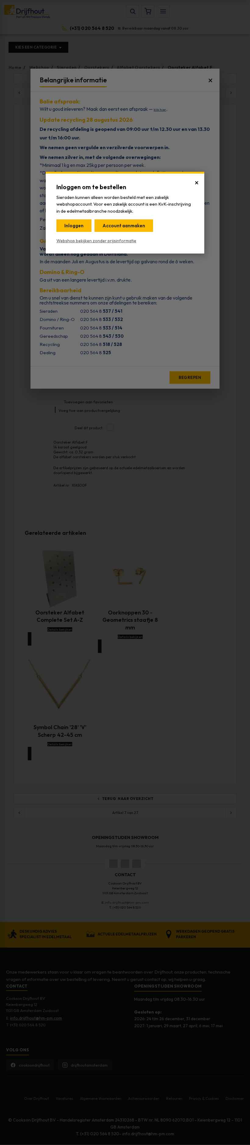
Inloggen (74, 226)
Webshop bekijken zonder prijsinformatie (96, 240)
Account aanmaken (123, 226)
